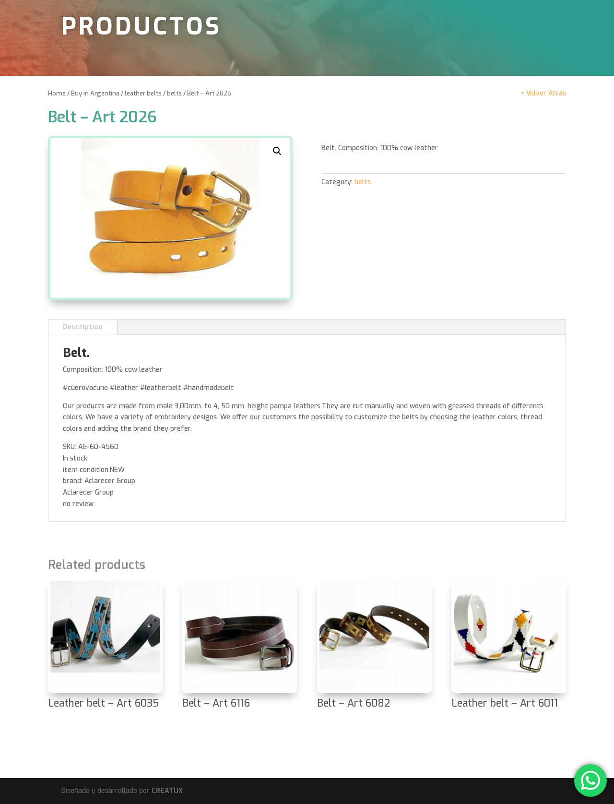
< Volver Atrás (543, 93)
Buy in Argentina (95, 93)
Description (83, 326)
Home (57, 93)
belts (174, 93)
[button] (277, 151)
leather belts (143, 93)
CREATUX (167, 790)
